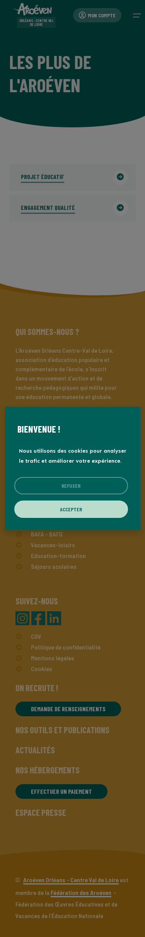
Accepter (71, 509)
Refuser (70, 485)
